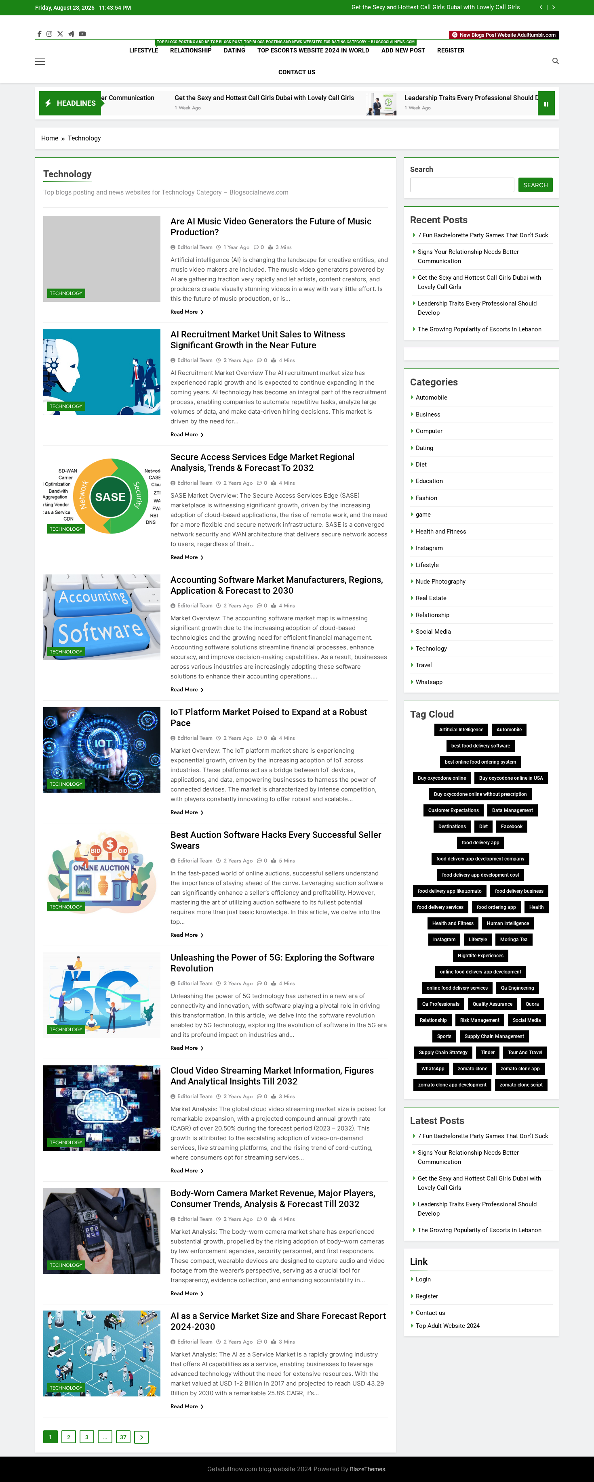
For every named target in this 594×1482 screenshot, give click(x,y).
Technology (66, 293)
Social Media (433, 631)
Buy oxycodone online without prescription (480, 794)
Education (429, 481)
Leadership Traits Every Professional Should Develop (420, 98)
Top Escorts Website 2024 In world (313, 50)
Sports (444, 1036)
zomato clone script (521, 1085)
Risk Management (479, 1020)
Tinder (488, 1052)
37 (123, 1437)
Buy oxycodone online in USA (511, 778)
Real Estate (431, 598)
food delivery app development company (480, 859)
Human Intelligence (508, 923)
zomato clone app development (452, 1085)
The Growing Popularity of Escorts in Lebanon (479, 329)
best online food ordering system (480, 762)
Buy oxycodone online (442, 778)
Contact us (430, 1313)
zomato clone (472, 1069)
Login (423, 1279)
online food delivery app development (480, 972)
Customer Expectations (453, 810)
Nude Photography (441, 581)
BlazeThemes (367, 1468)
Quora (532, 1004)
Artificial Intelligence (461, 730)
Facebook (511, 826)
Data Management (512, 810)
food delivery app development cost (480, 875)
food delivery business (519, 891)
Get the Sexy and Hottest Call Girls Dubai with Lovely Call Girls (436, 7)
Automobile (431, 397)
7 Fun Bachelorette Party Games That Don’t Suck (483, 235)
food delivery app (480, 843)
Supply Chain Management (494, 1036)
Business (428, 414)
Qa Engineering (517, 988)
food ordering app (496, 907)
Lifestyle (146, 47)
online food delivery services (457, 988)
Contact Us (296, 72)
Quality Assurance (492, 1004)
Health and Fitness (441, 531)
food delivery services (440, 907)
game (423, 514)
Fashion (426, 498)
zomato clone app (520, 1069)
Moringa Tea (514, 939)
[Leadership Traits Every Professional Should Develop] (320, 108)
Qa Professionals (440, 1004)
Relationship (194, 47)
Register (451, 50)
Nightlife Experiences (480, 956)
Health (536, 907)
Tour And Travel (525, 1052)
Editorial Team (195, 247)
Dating (237, 47)
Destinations (452, 826)
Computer (429, 431)
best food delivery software (480, 746)
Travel (424, 665)
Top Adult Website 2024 (448, 1325)
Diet (421, 464)
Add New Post (403, 50)
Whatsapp (429, 682)
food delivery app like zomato (450, 891)
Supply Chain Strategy (443, 1052)
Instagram (429, 548)
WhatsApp (432, 1069)
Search (421, 169)
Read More (184, 312)
